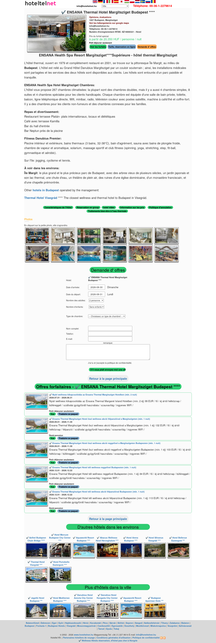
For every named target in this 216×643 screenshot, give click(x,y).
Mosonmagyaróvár (86, 625)
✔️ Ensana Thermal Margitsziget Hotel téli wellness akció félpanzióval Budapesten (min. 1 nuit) (97, 491)
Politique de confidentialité (146, 637)
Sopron (129, 622)
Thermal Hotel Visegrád (40, 198)
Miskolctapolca (158, 625)
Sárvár (112, 622)
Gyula (109, 628)
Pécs (105, 622)
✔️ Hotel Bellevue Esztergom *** (178, 539)
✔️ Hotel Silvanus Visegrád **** (154, 539)
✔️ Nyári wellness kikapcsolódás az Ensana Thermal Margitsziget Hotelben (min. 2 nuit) (93, 394)
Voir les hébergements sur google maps (109, 22)
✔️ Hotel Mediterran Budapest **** (60, 599)
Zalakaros (175, 622)
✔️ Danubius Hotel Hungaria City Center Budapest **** (107, 597)
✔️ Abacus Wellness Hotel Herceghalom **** (107, 539)
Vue (52, 413)
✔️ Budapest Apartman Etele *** (154, 599)
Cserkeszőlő (104, 625)
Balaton (185, 622)
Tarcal (101, 628)
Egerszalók (117, 625)
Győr (60, 622)
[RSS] (161, 637)
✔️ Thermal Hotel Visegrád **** (36, 563)
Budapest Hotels (56, 625)
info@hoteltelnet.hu (146, 634)
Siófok (121, 622)
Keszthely (129, 625)
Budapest (29, 625)
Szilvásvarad (185, 625)
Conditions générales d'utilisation (114, 637)
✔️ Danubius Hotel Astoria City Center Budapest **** (83, 597)
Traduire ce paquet (68, 413)
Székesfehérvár (151, 622)
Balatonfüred (32, 622)
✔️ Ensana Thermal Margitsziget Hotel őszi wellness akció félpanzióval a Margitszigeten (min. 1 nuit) (99, 418)
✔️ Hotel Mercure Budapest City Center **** (60, 537)
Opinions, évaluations (100, 17)
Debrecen (45, 622)
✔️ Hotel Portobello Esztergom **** (60, 563)
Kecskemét (95, 622)
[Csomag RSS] (164, 637)
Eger (54, 622)
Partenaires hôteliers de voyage (79, 637)
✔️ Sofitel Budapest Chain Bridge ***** (36, 539)
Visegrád (71, 625)
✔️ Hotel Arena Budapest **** (130, 539)
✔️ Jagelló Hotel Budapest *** (36, 599)
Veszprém (172, 625)
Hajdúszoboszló (73, 622)
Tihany (164, 622)
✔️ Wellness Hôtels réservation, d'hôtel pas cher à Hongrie (108, 640)
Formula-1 (41, 625)
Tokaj (116, 628)
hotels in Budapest (46, 190)
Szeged (138, 622)
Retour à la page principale (108, 378)
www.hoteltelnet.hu (83, 634)
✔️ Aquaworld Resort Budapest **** (83, 539)
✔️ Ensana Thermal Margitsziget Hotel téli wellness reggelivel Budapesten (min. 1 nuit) (92, 467)
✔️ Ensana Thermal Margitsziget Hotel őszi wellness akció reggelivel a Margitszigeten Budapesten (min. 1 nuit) (104, 443)
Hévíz (85, 622)
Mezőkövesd (142, 625)
